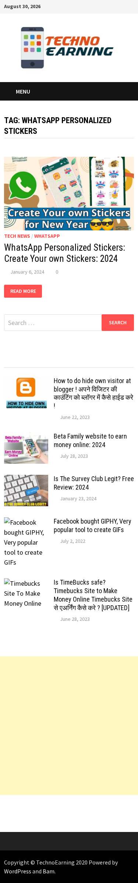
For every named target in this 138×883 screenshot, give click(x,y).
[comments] (85, 360)
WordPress (17, 871)
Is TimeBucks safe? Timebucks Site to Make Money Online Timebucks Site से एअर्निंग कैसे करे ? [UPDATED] (93, 595)
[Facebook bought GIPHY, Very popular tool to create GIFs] (26, 522)
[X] (103, 5)
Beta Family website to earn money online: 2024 (90, 440)
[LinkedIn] (130, 5)
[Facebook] (84, 5)
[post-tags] (118, 360)
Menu (23, 91)
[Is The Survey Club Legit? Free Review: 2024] (26, 480)
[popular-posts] (20, 360)
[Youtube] (94, 5)
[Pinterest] (112, 5)
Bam (48, 871)
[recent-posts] (52, 360)
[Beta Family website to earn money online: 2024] (26, 437)
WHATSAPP (47, 236)
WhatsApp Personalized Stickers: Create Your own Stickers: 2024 (64, 253)
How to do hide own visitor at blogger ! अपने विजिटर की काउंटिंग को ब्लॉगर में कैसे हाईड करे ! (93, 393)
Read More (26, 291)
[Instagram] (121, 5)
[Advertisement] (69, 725)
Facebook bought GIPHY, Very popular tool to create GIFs (92, 525)
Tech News (17, 236)
